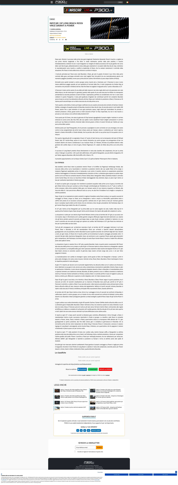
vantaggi (108, 375)
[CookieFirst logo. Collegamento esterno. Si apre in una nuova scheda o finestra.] (1, 474)
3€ (81, 430)
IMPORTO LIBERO (96, 430)
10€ (88, 430)
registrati (88, 375)
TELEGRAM (82, 369)
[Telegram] (66, 39)
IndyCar (52, 19)
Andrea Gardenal (56, 29)
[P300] (89, 51)
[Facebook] (56, 39)
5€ (84, 430)
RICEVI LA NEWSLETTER (89, 443)
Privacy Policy (100, 472)
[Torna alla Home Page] (60, 3)
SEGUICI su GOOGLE (105, 369)
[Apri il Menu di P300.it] (52, 2)
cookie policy (4, 479)
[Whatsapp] (59, 39)
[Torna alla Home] (89, 464)
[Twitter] (62, 39)
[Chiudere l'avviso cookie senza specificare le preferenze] (176, 472)
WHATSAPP (93, 369)
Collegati (52, 37)
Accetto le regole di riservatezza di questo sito (90, 451)
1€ (77, 430)
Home (86, 54)
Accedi (83, 375)
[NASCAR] (89, 13)
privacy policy (97, 479)
